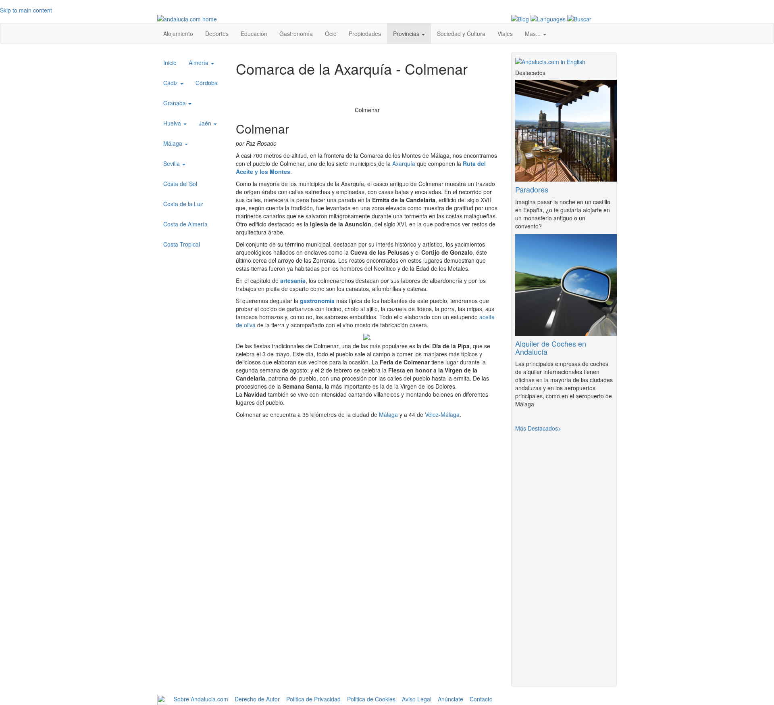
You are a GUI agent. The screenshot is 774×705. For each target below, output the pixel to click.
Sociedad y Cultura (461, 33)
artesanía (293, 280)
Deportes (217, 33)
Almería (199, 63)
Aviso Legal (416, 699)
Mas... (533, 33)
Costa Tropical (181, 244)
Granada (175, 103)
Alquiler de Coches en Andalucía (550, 347)
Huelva (173, 123)
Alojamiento (178, 33)
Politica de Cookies (371, 699)
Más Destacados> (538, 428)
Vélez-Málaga (442, 414)
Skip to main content (26, 10)
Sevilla (172, 163)
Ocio (331, 33)
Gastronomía (296, 33)
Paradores (531, 189)
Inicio (170, 63)
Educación (254, 33)
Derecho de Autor (257, 699)
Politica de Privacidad (313, 699)
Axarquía (403, 163)
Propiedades (365, 33)
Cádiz (171, 83)
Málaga (388, 414)
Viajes (505, 33)
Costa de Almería (185, 224)
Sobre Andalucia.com (201, 699)
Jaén (206, 123)
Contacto (481, 699)
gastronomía (317, 301)
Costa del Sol (180, 184)
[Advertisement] (367, 625)
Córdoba (207, 83)
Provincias (407, 33)
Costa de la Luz (183, 204)
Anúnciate (450, 699)
